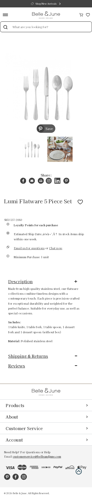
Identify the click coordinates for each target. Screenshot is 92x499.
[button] (79, 471)
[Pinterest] (66, 181)
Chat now (55, 248)
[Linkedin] (57, 181)
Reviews (16, 366)
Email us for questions (29, 248)
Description (20, 281)
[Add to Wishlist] (80, 201)
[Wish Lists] (88, 14)
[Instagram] (49, 181)
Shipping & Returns (28, 356)
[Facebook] (23, 181)
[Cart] (81, 14)
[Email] (32, 181)
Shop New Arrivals (46, 3)
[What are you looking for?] (5, 27)
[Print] (41, 181)
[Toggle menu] (7, 15)
